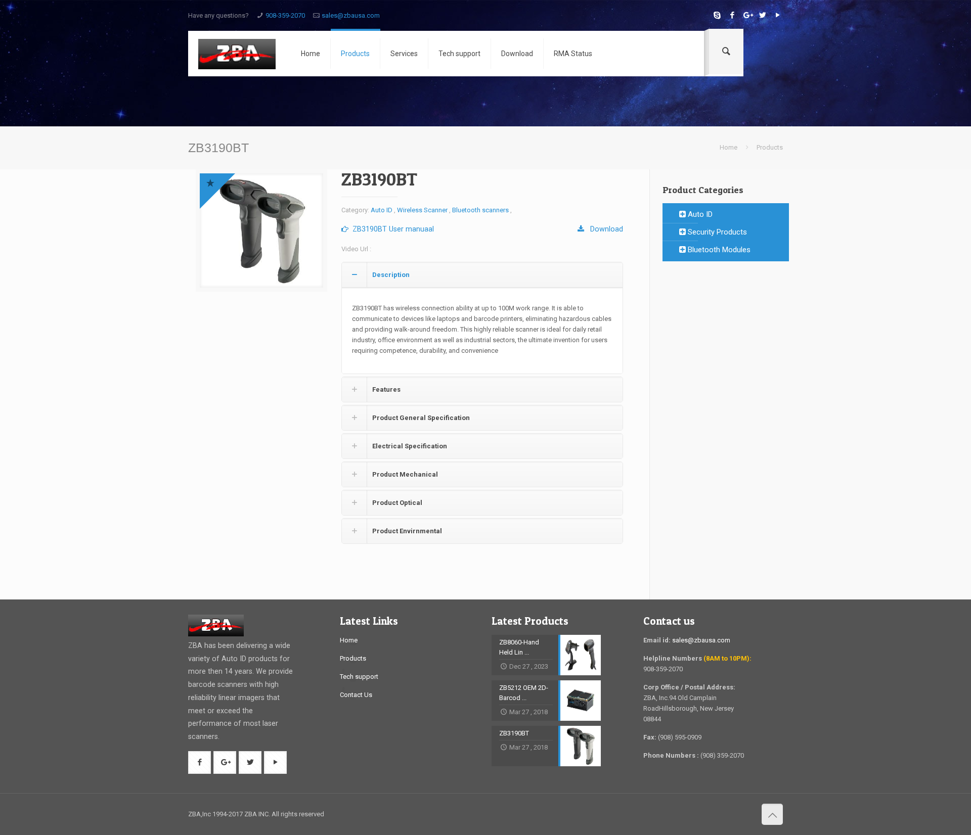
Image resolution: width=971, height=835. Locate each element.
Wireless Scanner (422, 210)
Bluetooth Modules (718, 249)
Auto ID (381, 210)
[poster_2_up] (261, 230)
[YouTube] (777, 15)
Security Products (716, 232)
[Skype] (717, 15)
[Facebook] (732, 15)
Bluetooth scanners (480, 210)
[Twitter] (762, 15)
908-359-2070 (285, 15)
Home (728, 147)
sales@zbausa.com (351, 15)
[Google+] (747, 15)
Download (603, 229)
